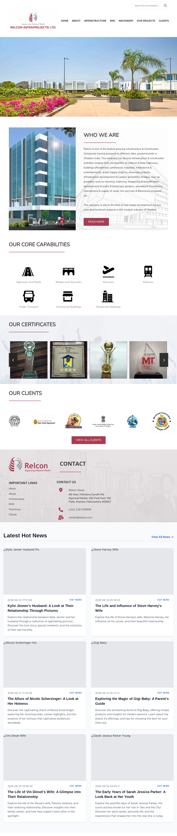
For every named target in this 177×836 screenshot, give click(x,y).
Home (64, 20)
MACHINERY (126, 20)
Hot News (76, 599)
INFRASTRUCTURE (95, 20)
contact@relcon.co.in (80, 517)
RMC (112, 20)
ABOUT (76, 20)
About (12, 493)
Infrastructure (16, 499)
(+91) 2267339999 (80, 509)
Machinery (15, 509)
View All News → (162, 536)
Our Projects (146, 20)
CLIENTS (164, 20)
